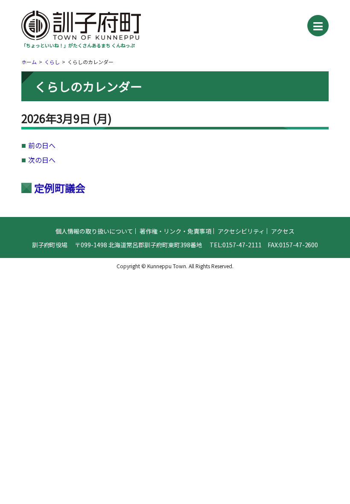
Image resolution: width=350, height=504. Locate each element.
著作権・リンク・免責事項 (175, 231)
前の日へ (41, 145)
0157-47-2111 (242, 244)
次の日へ (41, 160)
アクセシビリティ (241, 231)
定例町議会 (59, 187)
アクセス (283, 231)
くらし (52, 61)
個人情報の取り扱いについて (94, 231)
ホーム (29, 61)
